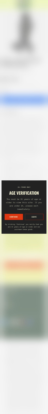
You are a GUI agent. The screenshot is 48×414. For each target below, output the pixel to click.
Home (4, 70)
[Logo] (24, 4)
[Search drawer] (43, 4)
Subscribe (24, 265)
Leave (34, 217)
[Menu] (4, 4)
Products (13, 70)
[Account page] (8, 4)
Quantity (5, 90)
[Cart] (45, 4)
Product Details (12, 112)
